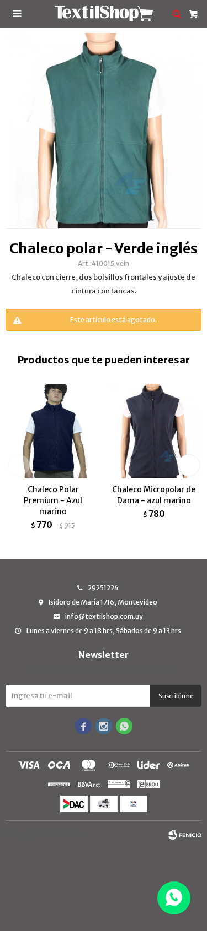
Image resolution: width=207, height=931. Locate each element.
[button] (188, 465)
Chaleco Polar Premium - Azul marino (53, 500)
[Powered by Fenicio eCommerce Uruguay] (184, 834)
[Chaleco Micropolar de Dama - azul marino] (154, 430)
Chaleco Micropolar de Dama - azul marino (153, 494)
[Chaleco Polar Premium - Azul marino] (53, 430)
